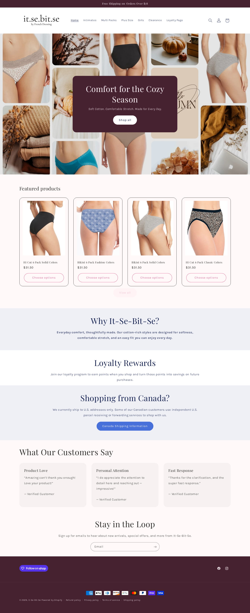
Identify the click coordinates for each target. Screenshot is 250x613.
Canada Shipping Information (125, 426)
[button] (210, 20)
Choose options (44, 277)
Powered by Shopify (52, 600)
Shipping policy (132, 600)
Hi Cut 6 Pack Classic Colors (204, 262)
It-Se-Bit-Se (34, 600)
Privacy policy (91, 600)
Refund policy (73, 600)
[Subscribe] (155, 546)
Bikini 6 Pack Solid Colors (148, 262)
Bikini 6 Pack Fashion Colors (95, 262)
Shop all (125, 120)
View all (125, 292)
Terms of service (111, 600)
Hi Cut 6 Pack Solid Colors (40, 262)
